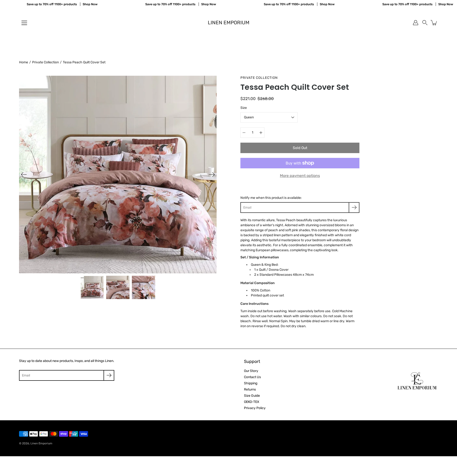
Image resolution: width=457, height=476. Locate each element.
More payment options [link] (300, 175)
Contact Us (252, 377)
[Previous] (24, 174)
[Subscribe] (354, 207)
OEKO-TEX (251, 402)
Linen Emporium (228, 22)
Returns (250, 389)
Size (243, 108)
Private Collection (45, 62)
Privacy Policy (255, 408)
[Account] (415, 22)
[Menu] (24, 23)
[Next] (212, 174)
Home (23, 62)
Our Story (251, 371)
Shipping (250, 383)
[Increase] (260, 132)
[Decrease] (244, 132)
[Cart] (434, 22)
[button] (424, 22)
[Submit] (109, 375)
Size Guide (252, 396)
